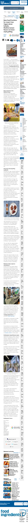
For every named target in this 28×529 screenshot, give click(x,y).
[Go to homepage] (13, 516)
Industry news (9, 12)
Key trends (22, 12)
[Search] (18, 3)
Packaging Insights (22, 519)
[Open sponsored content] (14, 9)
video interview (11, 316)
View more (16, 452)
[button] (8, 442)
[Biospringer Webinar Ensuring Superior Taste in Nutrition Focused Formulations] (22, 112)
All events (21, 154)
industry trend (8, 332)
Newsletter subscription (24, 1)
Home (5, 11)
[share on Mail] (8, 40)
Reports (18, 11)
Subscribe (26, 503)
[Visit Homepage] (6, 5)
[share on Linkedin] (3, 40)
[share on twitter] (6, 40)
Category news (13, 12)
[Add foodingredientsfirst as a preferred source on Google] (14, 35)
